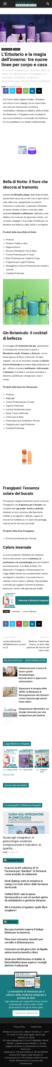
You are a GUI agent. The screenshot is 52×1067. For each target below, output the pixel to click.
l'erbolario (16, 611)
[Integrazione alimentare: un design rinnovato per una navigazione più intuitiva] (10, 712)
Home (3, 45)
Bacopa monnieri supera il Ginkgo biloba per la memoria (24, 931)
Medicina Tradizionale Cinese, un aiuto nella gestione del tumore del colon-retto (38, 646)
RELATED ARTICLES (13, 660)
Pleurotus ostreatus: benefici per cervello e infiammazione (24, 941)
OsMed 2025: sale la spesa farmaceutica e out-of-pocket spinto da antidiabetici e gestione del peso (26, 897)
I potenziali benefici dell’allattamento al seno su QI (14, 644)
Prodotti (16, 49)
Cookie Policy (35, 1027)
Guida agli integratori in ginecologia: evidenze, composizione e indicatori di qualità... (22, 843)
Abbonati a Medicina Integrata (33, 600)
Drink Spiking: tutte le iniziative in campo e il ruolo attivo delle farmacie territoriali (26, 884)
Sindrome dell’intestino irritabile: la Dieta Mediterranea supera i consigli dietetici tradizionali (26, 962)
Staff (3, 86)
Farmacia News (15, 860)
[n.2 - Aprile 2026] (26, 759)
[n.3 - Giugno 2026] (9, 600)
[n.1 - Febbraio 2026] (42, 759)
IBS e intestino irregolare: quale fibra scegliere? (26, 909)
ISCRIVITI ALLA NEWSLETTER (26, 1013)
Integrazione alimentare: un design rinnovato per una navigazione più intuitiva (34, 712)
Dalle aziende (14, 45)
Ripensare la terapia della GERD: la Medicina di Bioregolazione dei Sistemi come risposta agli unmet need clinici (34, 695)
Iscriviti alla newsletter (15, 785)
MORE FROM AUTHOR (35, 660)
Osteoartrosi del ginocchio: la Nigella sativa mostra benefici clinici (26, 951)
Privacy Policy (19, 1027)
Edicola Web (8, 775)
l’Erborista (12, 921)
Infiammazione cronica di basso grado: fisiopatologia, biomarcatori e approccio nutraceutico (33, 675)
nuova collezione (30, 611)
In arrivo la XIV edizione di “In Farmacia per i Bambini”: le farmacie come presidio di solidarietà (25, 871)
